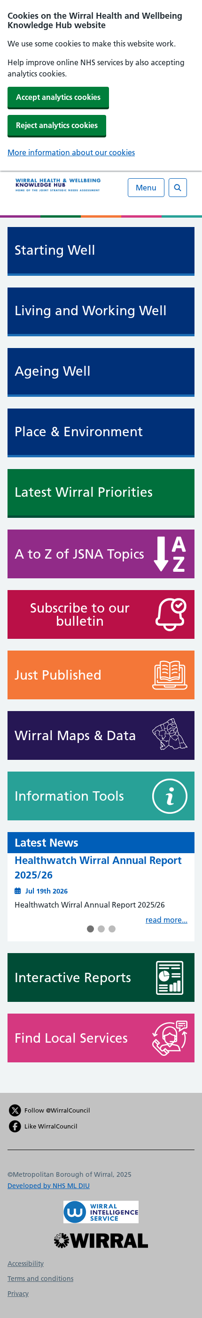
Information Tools (69, 796)
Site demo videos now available (91, 860)
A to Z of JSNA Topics (79, 554)
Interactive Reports (73, 977)
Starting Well (55, 250)
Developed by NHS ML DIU (49, 1186)
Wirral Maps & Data (75, 735)
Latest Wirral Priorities (84, 492)
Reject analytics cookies (57, 125)
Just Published (58, 675)
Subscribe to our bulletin (80, 614)
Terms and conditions (40, 1278)
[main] (101, 655)
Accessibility (26, 1263)
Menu (146, 187)
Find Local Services (71, 1038)
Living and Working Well (91, 311)
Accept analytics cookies (58, 97)
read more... (166, 919)
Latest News (46, 842)
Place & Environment (79, 432)
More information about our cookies (71, 152)
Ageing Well (53, 371)
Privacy (18, 1293)
